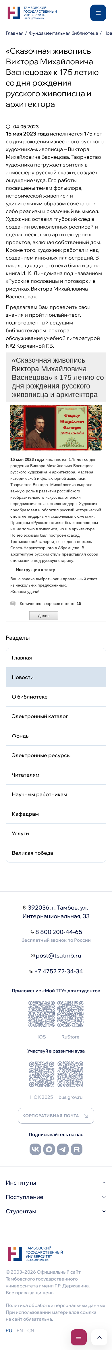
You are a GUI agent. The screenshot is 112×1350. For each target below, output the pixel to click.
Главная (15, 33)
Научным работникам (39, 794)
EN (20, 1330)
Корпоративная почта (50, 1115)
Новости (23, 677)
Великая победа (32, 853)
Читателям (25, 774)
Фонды (21, 735)
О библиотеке (30, 696)
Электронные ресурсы (41, 755)
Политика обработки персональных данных (55, 1305)
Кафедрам (25, 814)
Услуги (20, 833)
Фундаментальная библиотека (63, 33)
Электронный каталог (40, 716)
